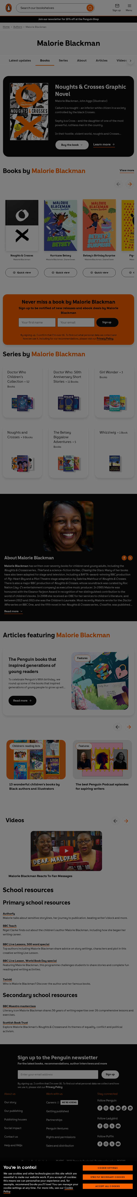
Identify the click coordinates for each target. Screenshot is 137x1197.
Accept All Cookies (107, 1186)
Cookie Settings (108, 1168)
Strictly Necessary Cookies (108, 1177)
